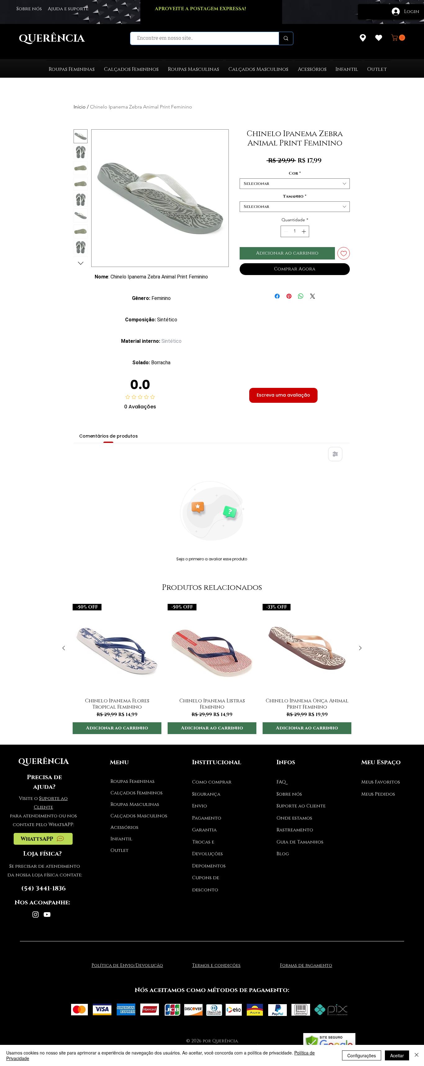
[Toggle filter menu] (335, 454)
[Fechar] (416, 1055)
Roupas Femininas (133, 781)
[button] (399, 37)
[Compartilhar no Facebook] (277, 296)
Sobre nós (289, 794)
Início (80, 107)
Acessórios (124, 827)
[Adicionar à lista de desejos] (343, 253)
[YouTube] (47, 914)
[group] (212, 669)
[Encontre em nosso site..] (286, 38)
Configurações (361, 1055)
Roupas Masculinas (134, 804)
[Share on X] (312, 296)
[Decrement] (285, 231)
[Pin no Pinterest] (289, 296)
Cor (295, 173)
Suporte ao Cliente (301, 806)
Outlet (120, 850)
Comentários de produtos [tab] (108, 436)
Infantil (121, 839)
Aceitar (397, 1055)
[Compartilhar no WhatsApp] (300, 296)
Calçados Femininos (134, 793)
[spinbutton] (294, 231)
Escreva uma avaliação (283, 395)
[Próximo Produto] (360, 648)
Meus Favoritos (380, 782)
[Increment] (304, 231)
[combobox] (295, 183)
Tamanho (294, 196)
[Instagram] (35, 914)
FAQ (281, 782)
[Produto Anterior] (63, 648)
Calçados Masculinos (134, 816)
